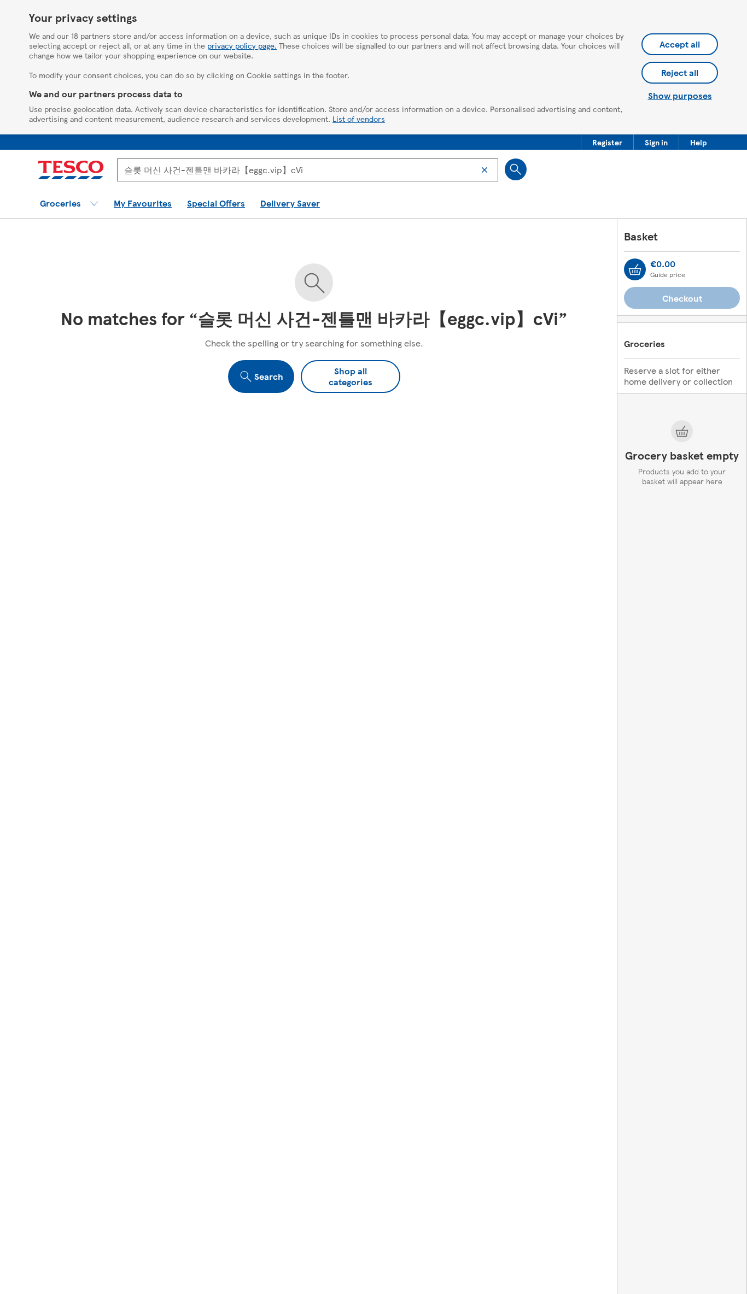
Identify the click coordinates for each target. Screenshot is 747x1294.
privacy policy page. (242, 45)
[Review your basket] (635, 269)
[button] (607, 142)
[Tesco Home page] (71, 170)
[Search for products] (516, 169)
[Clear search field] (484, 170)
